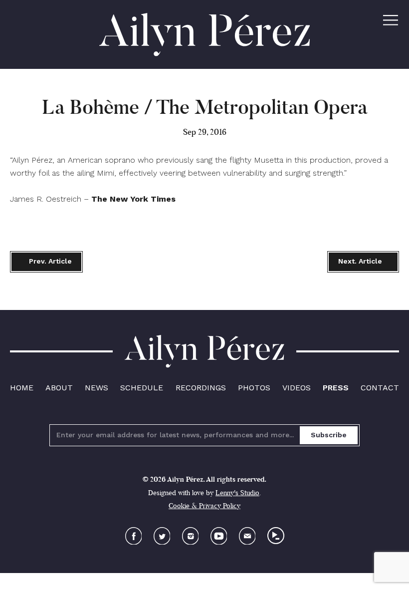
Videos (296, 387)
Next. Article (360, 261)
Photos (254, 387)
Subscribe (329, 435)
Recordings (201, 387)
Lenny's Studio (237, 492)
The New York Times (133, 199)
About (59, 387)
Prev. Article (49, 261)
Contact (380, 387)
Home (21, 387)
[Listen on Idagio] (275, 535)
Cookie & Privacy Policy (204, 505)
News (96, 387)
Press (336, 387)
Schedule (141, 387)
